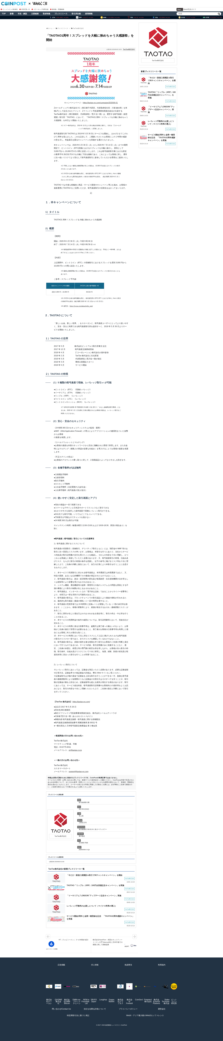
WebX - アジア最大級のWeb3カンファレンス (145, 1015)
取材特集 (46, 14)
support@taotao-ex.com (78, 772)
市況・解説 (22, 14)
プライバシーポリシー (128, 1009)
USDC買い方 (25, 9)
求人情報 (94, 965)
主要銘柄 (35, 14)
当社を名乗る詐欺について (95, 1009)
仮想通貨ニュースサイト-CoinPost (116, 1025)
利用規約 (161, 965)
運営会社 (161, 1009)
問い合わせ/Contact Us (61, 1009)
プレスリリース (60, 14)
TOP (4, 14)
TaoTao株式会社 (78, 28)
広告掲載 (61, 965)
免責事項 (128, 965)
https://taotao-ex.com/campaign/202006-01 (100, 103)
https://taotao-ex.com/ (81, 702)
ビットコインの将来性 (10, 9)
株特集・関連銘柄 (58, 9)
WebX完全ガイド (190, 9)
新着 (12, 14)
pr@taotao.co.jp (75, 750)
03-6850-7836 (83, 843)
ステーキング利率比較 (40, 9)
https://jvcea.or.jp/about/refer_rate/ (81, 306)
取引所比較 (76, 14)
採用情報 (89, 14)
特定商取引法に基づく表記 (78, 1015)
